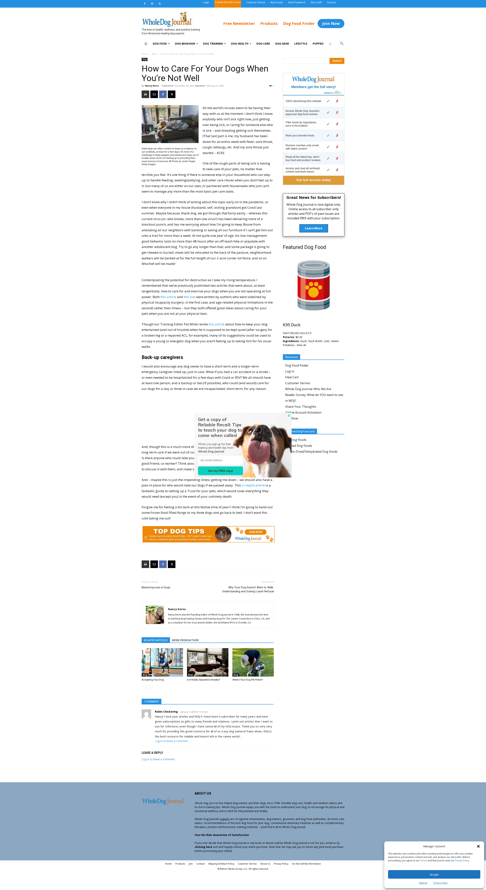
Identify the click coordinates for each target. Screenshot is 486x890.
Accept (434, 874)
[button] (478, 846)
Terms (423, 860)
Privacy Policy (462, 860)
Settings (423, 882)
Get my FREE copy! (220, 471)
